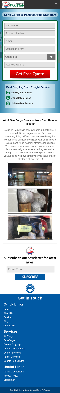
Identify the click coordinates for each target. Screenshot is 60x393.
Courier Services (12, 352)
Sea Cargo (9, 340)
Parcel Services (11, 357)
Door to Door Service (14, 348)
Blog (5, 321)
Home (6, 309)
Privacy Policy (10, 376)
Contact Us (9, 325)
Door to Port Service (13, 361)
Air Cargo (8, 336)
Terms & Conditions (13, 371)
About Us (8, 313)
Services (8, 317)
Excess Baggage (12, 344)
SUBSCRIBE (30, 277)
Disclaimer (9, 380)
